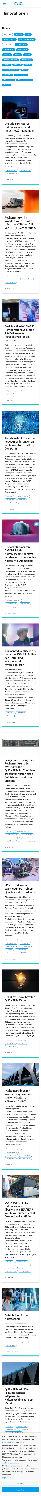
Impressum (6, 1477)
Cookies (5, 1442)
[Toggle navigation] (4, 3)
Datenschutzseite (12, 1463)
